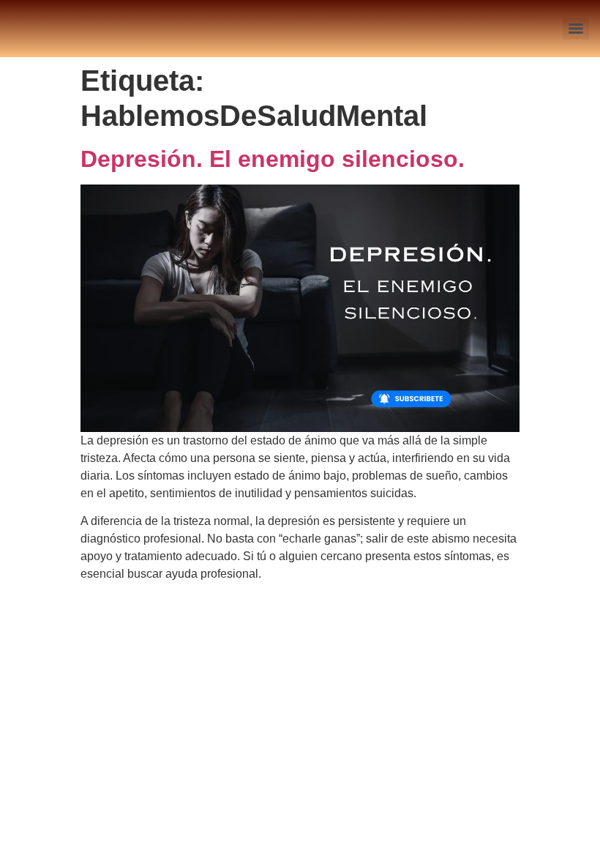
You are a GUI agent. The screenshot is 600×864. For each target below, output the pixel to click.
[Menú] (576, 29)
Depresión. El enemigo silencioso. (272, 159)
